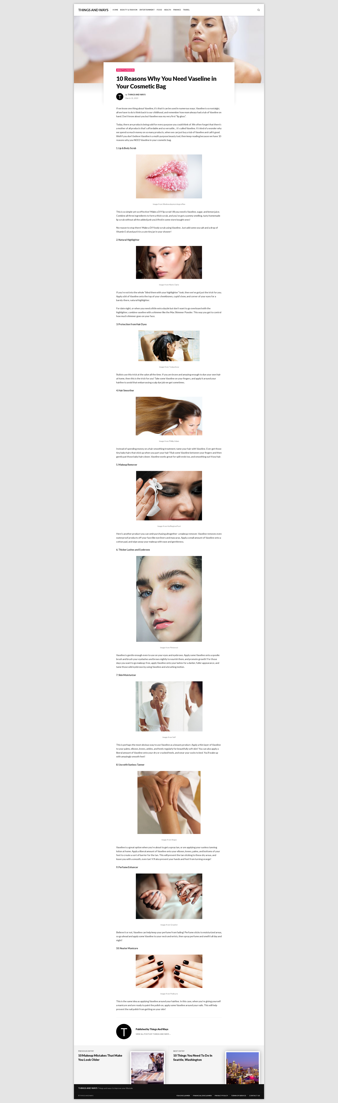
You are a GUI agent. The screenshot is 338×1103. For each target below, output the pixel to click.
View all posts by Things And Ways (152, 1034)
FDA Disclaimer (183, 1096)
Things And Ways (93, 10)
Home (115, 10)
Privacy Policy (221, 1096)
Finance (177, 10)
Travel (186, 10)
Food (159, 10)
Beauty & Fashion (128, 10)
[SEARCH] (258, 10)
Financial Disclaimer (202, 1096)
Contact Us (254, 1096)
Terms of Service (238, 1096)
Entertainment (147, 10)
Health (167, 10)
